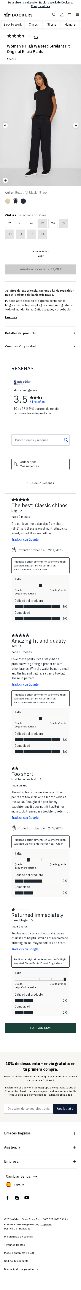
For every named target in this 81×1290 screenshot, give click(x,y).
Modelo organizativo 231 (19, 1252)
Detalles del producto (20, 333)
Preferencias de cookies (18, 1236)
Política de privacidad (59, 1094)
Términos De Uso (14, 1244)
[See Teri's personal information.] (20, 646)
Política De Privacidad (17, 1228)
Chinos (33, 24)
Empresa (11, 1161)
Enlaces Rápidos (17, 1133)
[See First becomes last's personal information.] (40, 779)
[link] (39, 399)
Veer (40, 256)
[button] (5, 125)
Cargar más (40, 1028)
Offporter (46, 1224)
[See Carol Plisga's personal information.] (31, 920)
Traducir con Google (25, 540)
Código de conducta (16, 1260)
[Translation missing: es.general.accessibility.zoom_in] (5, 180)
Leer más (11, 317)
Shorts (51, 24)
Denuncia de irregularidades (21, 1269)
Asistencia (12, 1147)
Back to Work (13, 24)
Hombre (70, 24)
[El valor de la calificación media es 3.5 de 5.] (19, 36)
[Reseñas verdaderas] (22, 382)
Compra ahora (40, 6)
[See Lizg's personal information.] (21, 510)
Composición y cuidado (21, 346)
